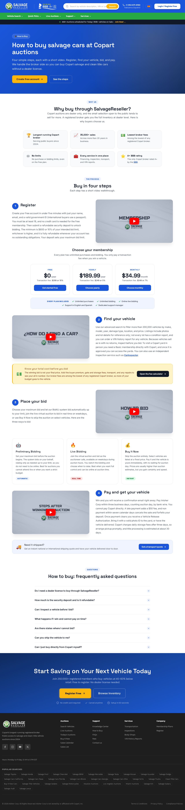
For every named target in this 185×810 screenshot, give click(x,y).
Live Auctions (52, 16)
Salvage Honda (27, 774)
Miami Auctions (132, 783)
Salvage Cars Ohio (120, 779)
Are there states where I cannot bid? (55, 628)
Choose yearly (92, 288)
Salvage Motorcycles (70, 783)
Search (112, 6)
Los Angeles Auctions (112, 783)
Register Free (73, 693)
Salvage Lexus (25, 788)
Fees (94, 738)
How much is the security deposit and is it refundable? (65, 600)
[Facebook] (5, 747)
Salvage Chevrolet (60, 774)
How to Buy (97, 730)
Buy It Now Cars (10, 783)
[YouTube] (20, 747)
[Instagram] (12, 747)
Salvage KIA (148, 783)
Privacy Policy (157, 804)
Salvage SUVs (138, 779)
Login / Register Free (167, 6)
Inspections (130, 730)
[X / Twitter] (27, 747)
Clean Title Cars (171, 779)
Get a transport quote (152, 547)
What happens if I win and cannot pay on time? (60, 618)
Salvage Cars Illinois (78, 779)
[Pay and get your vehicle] (51, 512)
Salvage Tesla (113, 774)
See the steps (60, 79)
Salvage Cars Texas (35, 779)
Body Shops (130, 734)
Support (70, 16)
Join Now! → (120, 21)
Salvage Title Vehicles (31, 783)
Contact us (97, 742)
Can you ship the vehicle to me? (52, 637)
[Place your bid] (134, 411)
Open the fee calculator (151, 374)
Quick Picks (33, 16)
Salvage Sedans (51, 783)
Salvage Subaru (164, 783)
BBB (136, 162)
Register (160, 730)
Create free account (27, 79)
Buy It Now (65, 738)
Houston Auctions (91, 783)
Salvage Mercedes (95, 774)
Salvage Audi (9, 788)
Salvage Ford (43, 774)
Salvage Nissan (130, 774)
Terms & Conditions (139, 804)
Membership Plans (165, 726)
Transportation (131, 726)
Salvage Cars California (13, 779)
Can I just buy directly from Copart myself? (58, 647)
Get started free (50, 288)
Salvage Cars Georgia (99, 779)
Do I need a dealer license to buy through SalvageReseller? (67, 590)
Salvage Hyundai (147, 774)
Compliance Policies (174, 804)
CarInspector (131, 355)
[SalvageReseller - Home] (17, 6)
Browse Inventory (109, 693)
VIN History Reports (133, 738)
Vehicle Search (14, 16)
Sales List (64, 746)
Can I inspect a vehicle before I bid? (54, 609)
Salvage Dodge (165, 774)
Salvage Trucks (155, 779)
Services (85, 16)
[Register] (134, 221)
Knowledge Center (100, 726)
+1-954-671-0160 (133, 5)
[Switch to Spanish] (149, 6)
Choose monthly (135, 288)
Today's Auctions (67, 734)
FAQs (94, 734)
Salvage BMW (78, 774)
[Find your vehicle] (51, 336)
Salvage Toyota (10, 774)
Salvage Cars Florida (56, 779)
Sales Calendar (67, 742)
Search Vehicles (67, 726)
